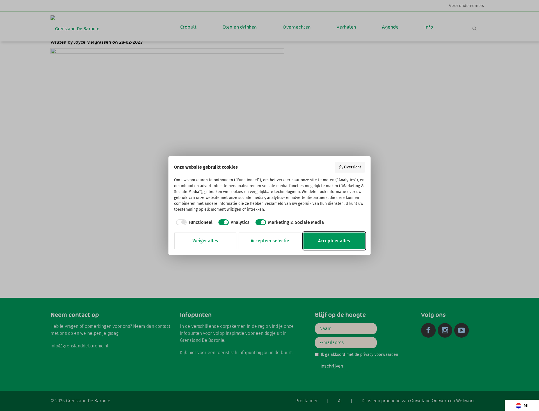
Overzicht (352, 167)
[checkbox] (193, 222)
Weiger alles (205, 240)
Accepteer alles (334, 240)
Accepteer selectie (270, 240)
